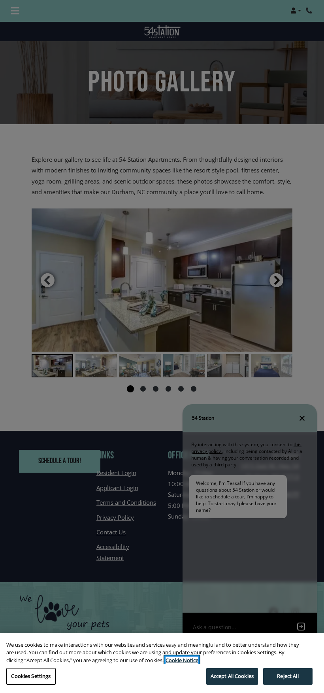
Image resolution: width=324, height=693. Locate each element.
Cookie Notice (182, 660)
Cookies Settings (31, 676)
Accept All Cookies (232, 676)
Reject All (287, 676)
